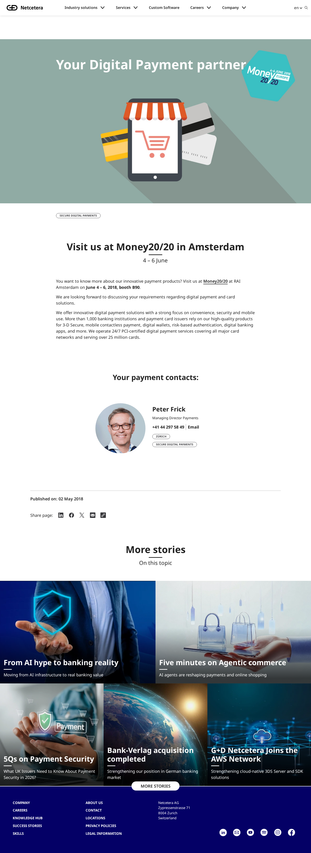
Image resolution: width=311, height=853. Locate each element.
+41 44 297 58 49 (168, 427)
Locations (95, 818)
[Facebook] (291, 832)
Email (193, 427)
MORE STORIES (156, 786)
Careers (197, 7)
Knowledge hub (28, 818)
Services (123, 7)
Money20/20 (215, 281)
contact (94, 810)
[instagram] (277, 832)
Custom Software (164, 7)
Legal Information (104, 833)
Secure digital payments (78, 215)
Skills (18, 833)
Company (230, 7)
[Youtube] (250, 832)
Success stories (27, 825)
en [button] (296, 7)
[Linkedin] (223, 832)
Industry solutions (81, 7)
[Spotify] (264, 832)
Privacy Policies (101, 825)
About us (94, 802)
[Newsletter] (236, 832)
